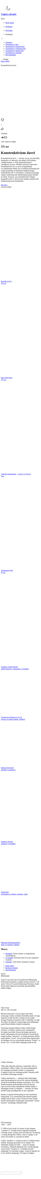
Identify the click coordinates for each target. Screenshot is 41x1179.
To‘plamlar (9, 958)
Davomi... (4, 185)
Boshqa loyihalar (11, 968)
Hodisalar (8, 954)
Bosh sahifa (5, 61)
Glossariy (8, 962)
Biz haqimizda (10, 970)
